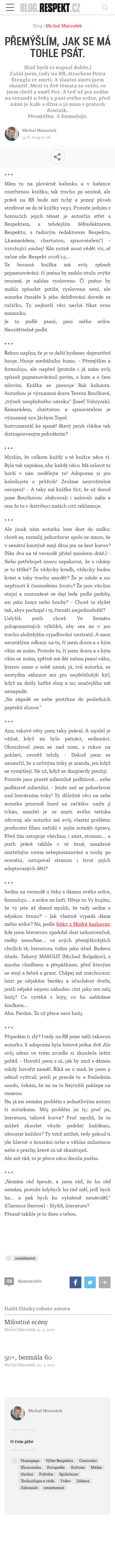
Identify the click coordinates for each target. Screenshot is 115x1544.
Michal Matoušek (64, 26)
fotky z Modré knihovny (82, 924)
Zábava (83, 1481)
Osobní (27, 1474)
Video (65, 1481)
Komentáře (24, 1281)
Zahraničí (29, 1487)
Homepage (30, 1460)
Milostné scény (26, 1322)
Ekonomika (31, 1467)
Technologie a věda (37, 1481)
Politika (46, 1474)
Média (96, 1467)
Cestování (88, 1460)
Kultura (78, 1467)
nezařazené (25, 1258)
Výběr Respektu (59, 1460)
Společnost (68, 1474)
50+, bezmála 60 (28, 1357)
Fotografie (56, 1467)
